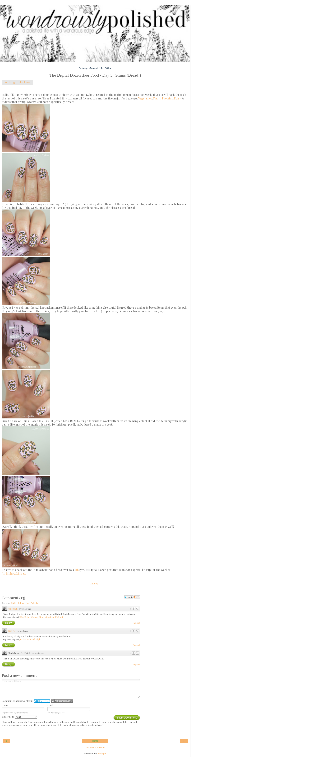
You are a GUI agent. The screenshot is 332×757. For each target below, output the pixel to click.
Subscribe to (8, 716)
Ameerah (12, 608)
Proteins (167, 98)
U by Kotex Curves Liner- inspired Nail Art (41, 617)
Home (95, 741)
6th (77, 570)
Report (136, 622)
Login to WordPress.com (62, 701)
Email (50, 705)
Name (5, 705)
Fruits (157, 98)
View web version (95, 747)
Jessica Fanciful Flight (30, 639)
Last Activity (32, 602)
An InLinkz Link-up (14, 573)
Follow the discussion (137, 596)
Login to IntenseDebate (42, 701)
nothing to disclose (17, 82)
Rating (20, 602)
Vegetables (145, 98)
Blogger (102, 753)
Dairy (177, 98)
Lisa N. (11, 630)
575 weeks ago (25, 608)
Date (13, 602)
